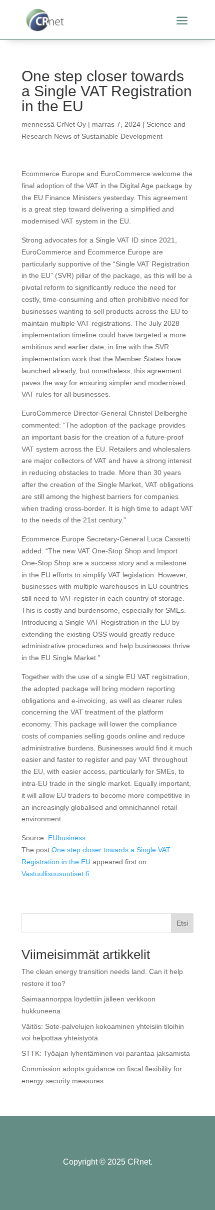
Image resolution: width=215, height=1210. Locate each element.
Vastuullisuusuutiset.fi (55, 874)
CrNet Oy (71, 124)
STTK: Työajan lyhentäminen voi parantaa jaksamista (106, 1053)
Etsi (182, 923)
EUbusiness (67, 838)
